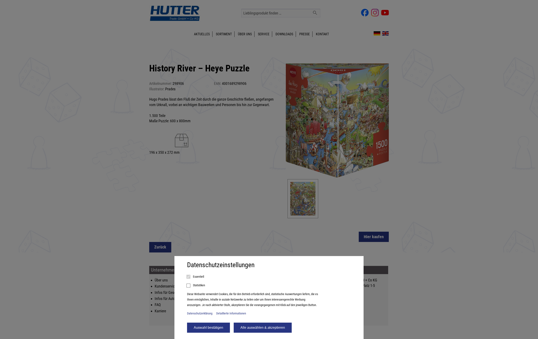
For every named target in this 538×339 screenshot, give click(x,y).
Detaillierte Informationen (231, 313)
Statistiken (198, 285)
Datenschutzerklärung (199, 313)
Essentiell (198, 277)
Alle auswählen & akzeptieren (262, 327)
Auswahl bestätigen (208, 327)
